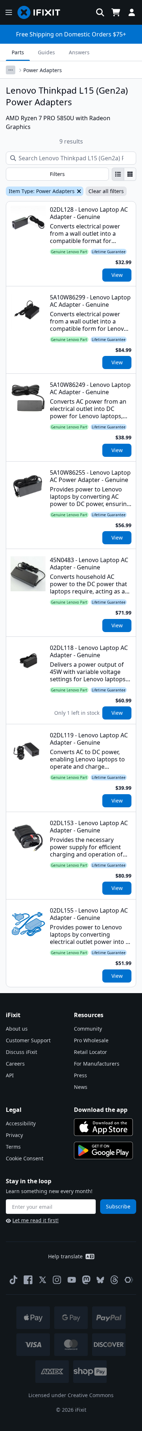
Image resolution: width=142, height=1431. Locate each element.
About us (17, 1028)
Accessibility (21, 1123)
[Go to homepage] (41, 12)
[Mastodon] (86, 1279)
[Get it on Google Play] (103, 1150)
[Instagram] (57, 1279)
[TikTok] (13, 1279)
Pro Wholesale (91, 1040)
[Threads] (114, 1279)
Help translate (65, 1256)
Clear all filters (106, 191)
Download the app (100, 1110)
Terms (13, 1146)
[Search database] (100, 12)
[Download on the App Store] (103, 1127)
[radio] (118, 174)
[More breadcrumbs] (10, 70)
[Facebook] (28, 1279)
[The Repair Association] (129, 1279)
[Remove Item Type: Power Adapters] (78, 191)
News (80, 1086)
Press (80, 1075)
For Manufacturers (96, 1063)
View (117, 274)
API (10, 1075)
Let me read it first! (35, 1220)
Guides (46, 52)
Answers (79, 52)
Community (88, 1028)
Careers (15, 1063)
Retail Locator (90, 1051)
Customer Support (28, 1040)
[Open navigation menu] (8, 12)
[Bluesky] (100, 1280)
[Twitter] (42, 1279)
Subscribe (118, 1206)
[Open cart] (116, 12)
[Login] (132, 12)
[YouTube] (71, 1279)
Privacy (14, 1135)
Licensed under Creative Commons (71, 1395)
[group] (124, 174)
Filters (57, 173)
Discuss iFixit (21, 1051)
